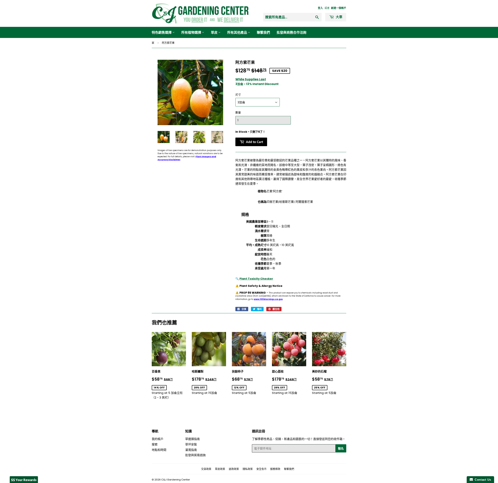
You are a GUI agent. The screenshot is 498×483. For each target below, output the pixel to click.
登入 (320, 8)
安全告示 (261, 469)
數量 (238, 112)
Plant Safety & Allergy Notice (260, 286)
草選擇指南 (192, 439)
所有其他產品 (237, 32)
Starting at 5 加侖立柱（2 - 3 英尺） (169, 384)
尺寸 (238, 95)
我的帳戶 (157, 439)
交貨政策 (206, 469)
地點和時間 (159, 450)
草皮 (214, 32)
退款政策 (234, 469)
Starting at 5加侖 (249, 382)
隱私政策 (248, 469)
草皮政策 (220, 469)
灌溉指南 (191, 450)
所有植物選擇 (191, 32)
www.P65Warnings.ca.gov (268, 299)
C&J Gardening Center (175, 479)
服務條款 (275, 469)
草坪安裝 (191, 444)
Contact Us (482, 479)
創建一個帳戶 (338, 8)
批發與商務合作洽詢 (291, 32)
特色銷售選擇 (162, 32)
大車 (338, 17)
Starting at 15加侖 (209, 382)
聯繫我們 (263, 32)
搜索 (155, 444)
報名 (341, 448)
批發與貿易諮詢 (195, 455)
